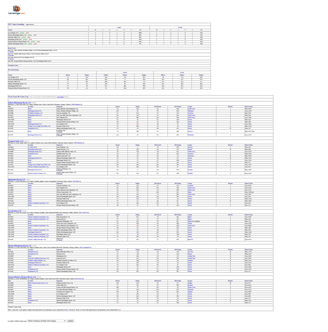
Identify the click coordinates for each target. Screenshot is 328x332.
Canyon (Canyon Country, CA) (37, 173)
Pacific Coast (191, 287)
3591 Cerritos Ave (83, 212)
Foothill (190, 173)
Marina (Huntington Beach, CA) (19, 246)
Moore (190, 192)
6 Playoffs (11, 55)
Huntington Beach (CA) (35, 111)
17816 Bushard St (79, 143)
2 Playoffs (11, 51)
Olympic (190, 260)
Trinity (190, 223)
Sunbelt (190, 169)
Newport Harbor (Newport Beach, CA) (22, 277)
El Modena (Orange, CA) (35, 113)
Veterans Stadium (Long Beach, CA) (38, 166)
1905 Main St (76, 181)
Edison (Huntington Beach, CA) (19, 103)
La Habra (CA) (32, 147)
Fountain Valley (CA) (16, 141)
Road (29, 108)
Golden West (191, 256)
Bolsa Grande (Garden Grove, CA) (38, 283)
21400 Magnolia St (76, 104)
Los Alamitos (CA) (15, 211)
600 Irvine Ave (79, 278)
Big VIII (190, 239)
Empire (190, 283)
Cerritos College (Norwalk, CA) (36, 239)
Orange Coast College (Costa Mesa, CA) (39, 126)
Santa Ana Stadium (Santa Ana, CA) (38, 258)
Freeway (190, 131)
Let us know (60, 97)
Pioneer (190, 149)
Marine (190, 221)
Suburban (191, 156)
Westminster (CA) (33, 128)
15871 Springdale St (85, 247)
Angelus (190, 291)
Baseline (190, 285)
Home (30, 185)
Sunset (190, 119)
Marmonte (191, 111)
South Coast (191, 108)
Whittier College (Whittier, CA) (36, 260)
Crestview (190, 113)
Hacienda (190, 289)
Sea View (190, 251)
